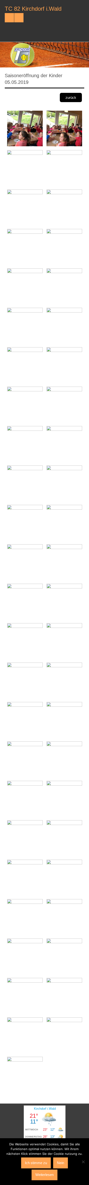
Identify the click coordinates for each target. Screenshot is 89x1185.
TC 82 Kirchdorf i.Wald (33, 8)
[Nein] (83, 1161)
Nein (60, 1163)
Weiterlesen (44, 1175)
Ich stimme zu (36, 1163)
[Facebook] (9, 17)
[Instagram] (18, 17)
